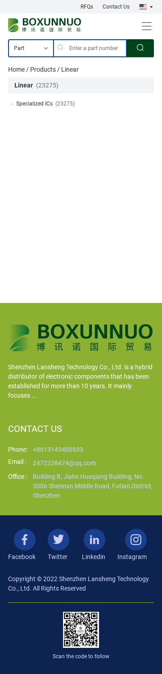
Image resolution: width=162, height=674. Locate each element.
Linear (70, 69)
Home (16, 69)
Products (43, 69)
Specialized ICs (34, 104)
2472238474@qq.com (64, 463)
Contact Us (116, 7)
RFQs (87, 7)
